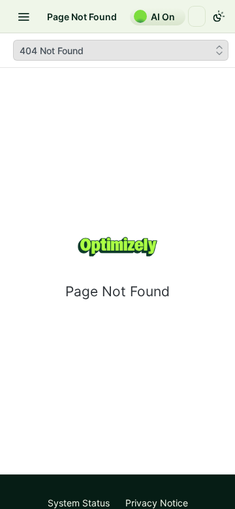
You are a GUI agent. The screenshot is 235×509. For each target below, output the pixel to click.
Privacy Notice (156, 502)
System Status (79, 502)
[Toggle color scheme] (218, 16)
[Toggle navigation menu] (23, 16)
